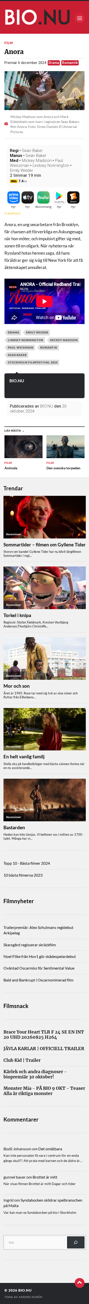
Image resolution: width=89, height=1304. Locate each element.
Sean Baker (32, 150)
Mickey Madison (37, 160)
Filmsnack (15, 1006)
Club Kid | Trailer (22, 1060)
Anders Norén (30, 1297)
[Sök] (76, 1242)
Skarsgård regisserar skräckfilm (29, 944)
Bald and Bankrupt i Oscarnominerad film (38, 980)
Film (8, 43)
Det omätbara (50, 1148)
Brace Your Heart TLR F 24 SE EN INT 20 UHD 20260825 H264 (43, 1035)
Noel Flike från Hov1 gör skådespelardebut (39, 956)
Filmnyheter (18, 901)
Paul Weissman (20, 347)
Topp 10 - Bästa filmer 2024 (26, 863)
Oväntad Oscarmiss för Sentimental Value (38, 968)
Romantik (70, 63)
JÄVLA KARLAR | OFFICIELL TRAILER (43, 1048)
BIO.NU (16, 380)
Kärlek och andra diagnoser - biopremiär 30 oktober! (35, 1074)
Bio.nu (25, 1290)
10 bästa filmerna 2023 (23, 875)
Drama (53, 63)
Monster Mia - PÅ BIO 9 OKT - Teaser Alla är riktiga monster (44, 1091)
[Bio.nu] (44, 18)
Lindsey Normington (50, 165)
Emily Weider (21, 170)
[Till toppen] (80, 1283)
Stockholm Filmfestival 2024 (33, 362)
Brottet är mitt (45, 1177)
